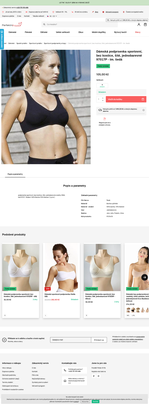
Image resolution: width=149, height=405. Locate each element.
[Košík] (145, 24)
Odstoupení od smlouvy (10, 386)
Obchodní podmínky (9, 375)
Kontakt (27, 16)
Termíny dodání (7, 382)
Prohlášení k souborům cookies (13, 389)
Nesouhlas (85, 401)
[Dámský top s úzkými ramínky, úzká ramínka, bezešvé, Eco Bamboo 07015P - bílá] (128, 310)
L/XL (133, 315)
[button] (144, 277)
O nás (19, 16)
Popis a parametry (15, 174)
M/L (128, 315)
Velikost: (100, 80)
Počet (98, 99)
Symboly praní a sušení (40, 382)
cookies (76, 401)
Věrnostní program (112, 12)
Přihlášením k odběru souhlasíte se (128, 338)
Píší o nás (35, 375)
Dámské (11, 43)
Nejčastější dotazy (38, 379)
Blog (96, 12)
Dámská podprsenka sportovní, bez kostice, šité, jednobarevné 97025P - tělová (100, 296)
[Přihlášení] (138, 24)
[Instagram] (98, 376)
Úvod (4, 43)
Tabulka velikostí (38, 16)
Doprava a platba (8, 16)
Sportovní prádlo (35, 43)
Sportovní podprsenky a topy (55, 43)
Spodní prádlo (21, 43)
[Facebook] (94, 376)
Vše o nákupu (6, 368)
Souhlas (95, 401)
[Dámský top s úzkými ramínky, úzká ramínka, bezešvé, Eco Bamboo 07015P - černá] (133, 310)
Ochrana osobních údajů (10, 379)
